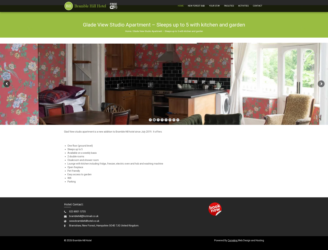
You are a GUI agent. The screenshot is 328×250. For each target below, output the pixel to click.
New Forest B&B (196, 6)
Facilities (229, 6)
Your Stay (214, 6)
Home (181, 6)
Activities (243, 6)
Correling (233, 240)
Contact (257, 6)
